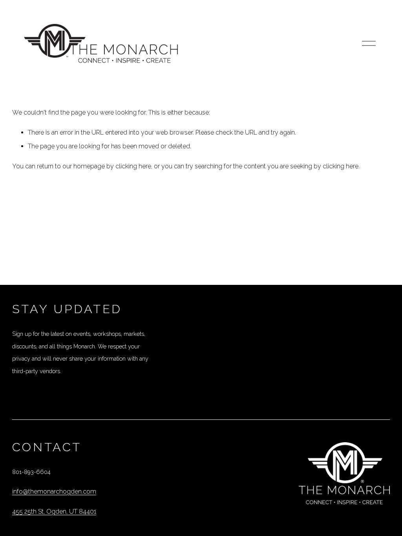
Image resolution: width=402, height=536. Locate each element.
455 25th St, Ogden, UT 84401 (54, 511)
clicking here (133, 166)
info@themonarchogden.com (54, 491)
